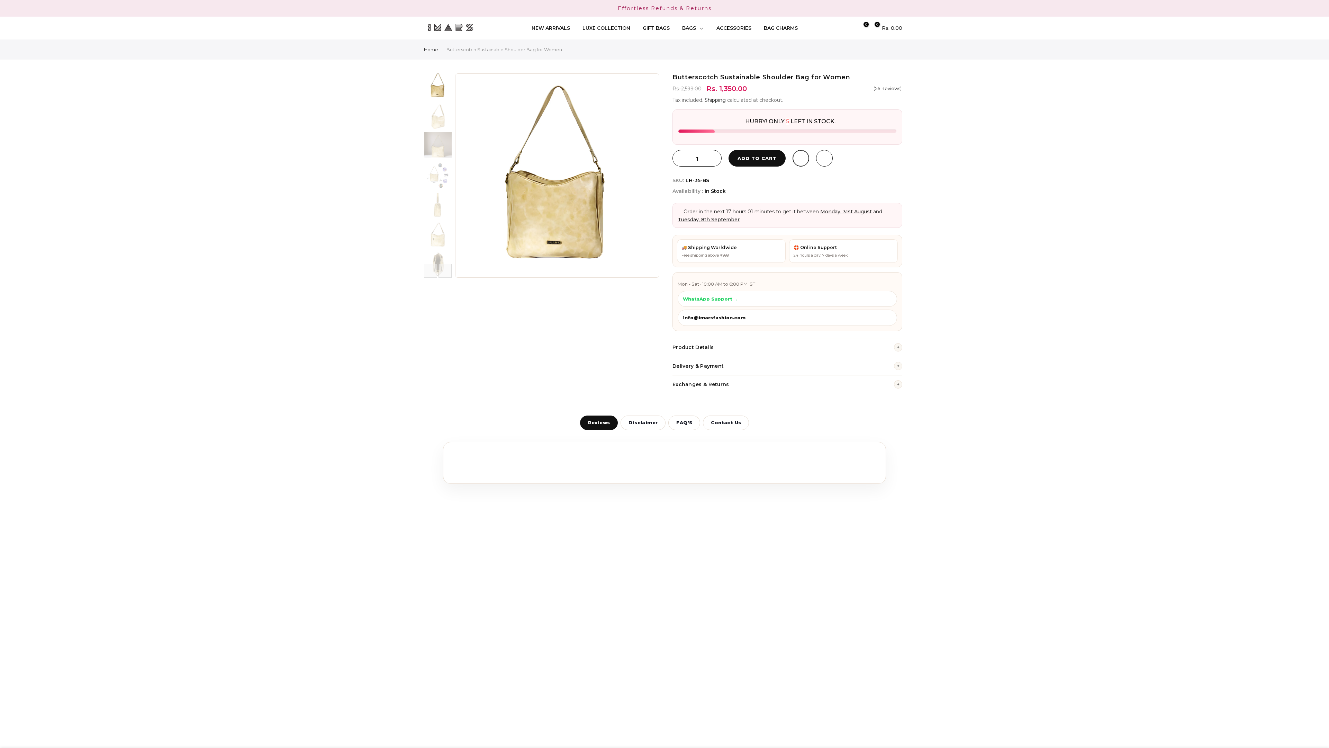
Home (431, 49)
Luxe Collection (606, 28)
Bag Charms (781, 28)
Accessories (733, 28)
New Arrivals (551, 28)
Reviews (599, 422)
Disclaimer (643, 422)
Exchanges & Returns (785, 384)
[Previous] (467, 175)
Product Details (785, 347)
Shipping (715, 100)
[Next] (647, 175)
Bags (689, 28)
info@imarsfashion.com (714, 317)
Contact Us (726, 422)
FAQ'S (684, 422)
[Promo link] (664, 8)
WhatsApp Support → (710, 299)
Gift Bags (656, 28)
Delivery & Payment (785, 366)
